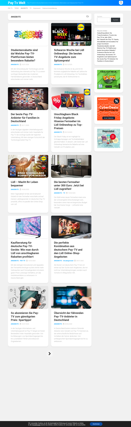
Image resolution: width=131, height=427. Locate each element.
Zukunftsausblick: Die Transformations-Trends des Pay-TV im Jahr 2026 (107, 35)
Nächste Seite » (49, 353)
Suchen (99, 16)
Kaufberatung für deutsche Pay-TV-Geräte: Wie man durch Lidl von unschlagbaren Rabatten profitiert (25, 249)
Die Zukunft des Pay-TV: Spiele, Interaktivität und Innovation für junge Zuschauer (108, 42)
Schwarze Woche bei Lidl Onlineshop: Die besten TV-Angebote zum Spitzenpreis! (107, 55)
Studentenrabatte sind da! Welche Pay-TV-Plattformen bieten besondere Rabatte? (106, 48)
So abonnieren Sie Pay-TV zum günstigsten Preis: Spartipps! (25, 316)
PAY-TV (10, 8)
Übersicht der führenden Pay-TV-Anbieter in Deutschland (68, 316)
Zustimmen (96, 424)
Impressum (37, 8)
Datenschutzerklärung (49, 8)
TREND (16, 8)
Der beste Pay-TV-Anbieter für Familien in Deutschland (25, 118)
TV (30, 8)
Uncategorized (68, 261)
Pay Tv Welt (16, 3)
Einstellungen (36, 425)
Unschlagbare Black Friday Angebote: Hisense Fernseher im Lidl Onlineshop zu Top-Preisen (68, 121)
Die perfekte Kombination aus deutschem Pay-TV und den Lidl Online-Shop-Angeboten (68, 249)
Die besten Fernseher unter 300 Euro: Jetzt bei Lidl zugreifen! (69, 185)
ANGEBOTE (24, 8)
